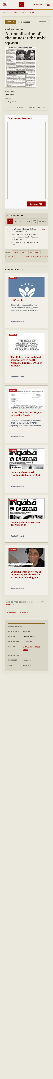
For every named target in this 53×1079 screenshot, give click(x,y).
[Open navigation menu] (48, 4)
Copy (44, 229)
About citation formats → (37, 256)
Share (45, 107)
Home (4, 13)
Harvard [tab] (18, 221)
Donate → (10, 604)
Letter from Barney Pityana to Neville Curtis (26, 414)
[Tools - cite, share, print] (28, 4)
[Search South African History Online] (21, 4)
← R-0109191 (10, 613)
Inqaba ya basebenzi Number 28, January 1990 (25, 474)
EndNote (10, 256)
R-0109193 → (25, 613)
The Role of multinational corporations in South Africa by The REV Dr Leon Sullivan (26, 361)
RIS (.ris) (34, 252)
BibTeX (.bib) (20, 252)
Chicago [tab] (42, 221)
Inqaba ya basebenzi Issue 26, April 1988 (26, 523)
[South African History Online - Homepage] (5, 4)
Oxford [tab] (27, 221)
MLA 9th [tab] (34, 221)
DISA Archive (28, 13)
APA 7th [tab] (10, 221)
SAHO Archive (14, 13)
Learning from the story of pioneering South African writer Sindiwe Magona (26, 574)
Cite (15, 107)
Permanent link (33, 107)
